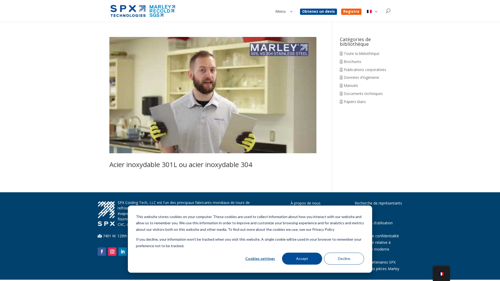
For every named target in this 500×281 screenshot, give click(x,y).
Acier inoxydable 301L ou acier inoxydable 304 (180, 164)
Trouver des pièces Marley (377, 268)
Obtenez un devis (318, 12)
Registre (351, 12)
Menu (281, 12)
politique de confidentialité (377, 235)
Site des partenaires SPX (375, 262)
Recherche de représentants (378, 203)
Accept (302, 258)
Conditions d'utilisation (374, 222)
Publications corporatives (364, 69)
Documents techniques (363, 93)
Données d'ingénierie (361, 77)
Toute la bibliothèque (361, 53)
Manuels (350, 85)
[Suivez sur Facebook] (102, 251)
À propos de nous (306, 203)
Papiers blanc (354, 101)
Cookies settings (260, 258)
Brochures (352, 61)
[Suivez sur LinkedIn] (122, 251)
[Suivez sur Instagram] (112, 251)
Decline (344, 258)
